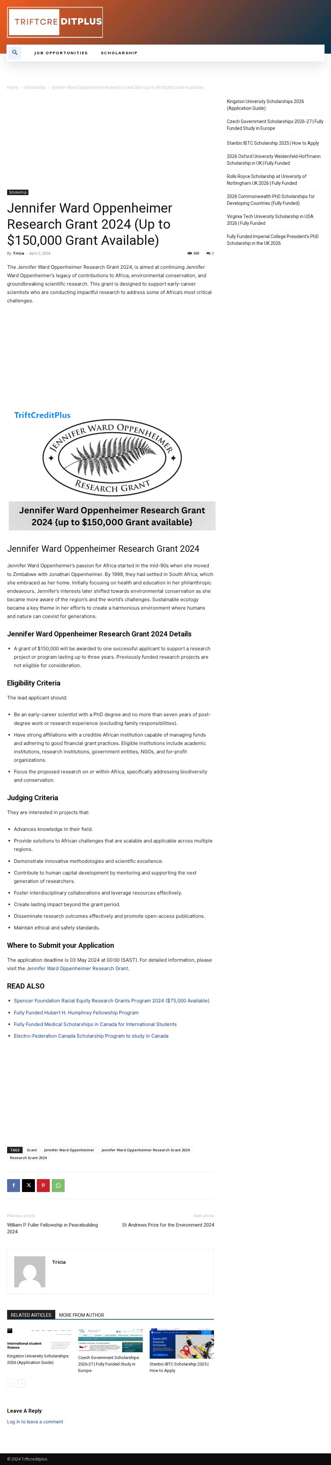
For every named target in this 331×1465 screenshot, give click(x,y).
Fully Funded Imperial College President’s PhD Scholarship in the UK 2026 (273, 240)
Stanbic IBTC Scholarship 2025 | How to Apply (273, 143)
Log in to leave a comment (35, 1421)
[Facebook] (13, 1185)
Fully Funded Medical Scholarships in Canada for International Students (95, 1024)
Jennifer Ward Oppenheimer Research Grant (77, 968)
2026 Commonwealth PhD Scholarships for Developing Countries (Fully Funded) (271, 200)
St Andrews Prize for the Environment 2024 (168, 1225)
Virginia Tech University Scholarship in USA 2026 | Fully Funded (270, 220)
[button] (14, 53)
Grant (32, 1149)
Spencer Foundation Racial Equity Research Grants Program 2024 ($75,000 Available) (111, 1001)
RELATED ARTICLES (31, 1315)
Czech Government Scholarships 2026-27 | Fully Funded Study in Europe (108, 1364)
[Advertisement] (110, 142)
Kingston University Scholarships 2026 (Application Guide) (265, 105)
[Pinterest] (43, 1185)
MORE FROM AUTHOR (81, 1315)
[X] (28, 1185)
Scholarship (35, 87)
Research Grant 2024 (28, 1157)
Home (12, 87)
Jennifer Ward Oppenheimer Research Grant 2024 (145, 1149)
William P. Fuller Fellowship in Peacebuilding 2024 (52, 1228)
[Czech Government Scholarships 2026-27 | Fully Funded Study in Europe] (110, 1340)
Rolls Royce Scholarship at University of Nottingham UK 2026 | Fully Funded (267, 180)
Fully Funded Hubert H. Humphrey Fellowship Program (76, 1013)
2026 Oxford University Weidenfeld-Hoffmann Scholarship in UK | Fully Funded (274, 160)
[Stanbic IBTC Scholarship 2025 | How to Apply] (182, 1343)
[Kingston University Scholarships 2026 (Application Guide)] (39, 1339)
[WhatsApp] (58, 1185)
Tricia (18, 253)
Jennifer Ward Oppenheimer (69, 1149)
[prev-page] (11, 1383)
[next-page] (21, 1383)
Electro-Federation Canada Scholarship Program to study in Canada (91, 1036)
